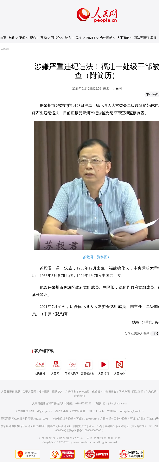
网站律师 (137, 391)
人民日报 (40, 373)
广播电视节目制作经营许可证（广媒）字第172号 (129, 418)
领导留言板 (87, 373)
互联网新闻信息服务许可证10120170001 (24, 418)
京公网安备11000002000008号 (86, 430)
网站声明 (124, 391)
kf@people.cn (44, 411)
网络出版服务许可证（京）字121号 (126, 426)
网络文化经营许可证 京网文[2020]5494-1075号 (75, 426)
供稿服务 (97, 391)
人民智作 (119, 373)
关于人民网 (29, 391)
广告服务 (70, 391)
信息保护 (151, 391)
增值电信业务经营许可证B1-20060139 (74, 418)
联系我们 (79, 396)
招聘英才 (57, 391)
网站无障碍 (141, 37)
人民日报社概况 (10, 391)
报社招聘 (44, 391)
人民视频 (103, 373)
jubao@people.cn (117, 403)
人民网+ (56, 373)
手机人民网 (72, 373)
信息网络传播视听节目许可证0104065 (22, 426)
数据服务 (110, 391)
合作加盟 (84, 391)
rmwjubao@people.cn (132, 411)
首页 (3, 37)
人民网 (5, 48)
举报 (153, 37)
